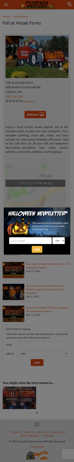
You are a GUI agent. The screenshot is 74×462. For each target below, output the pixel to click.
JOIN (37, 249)
